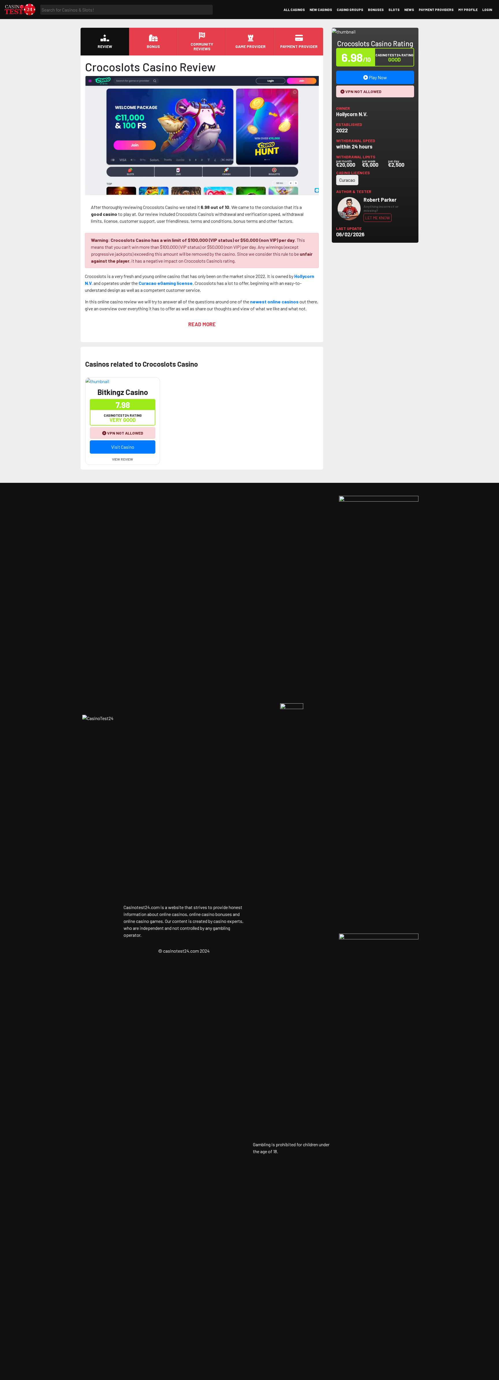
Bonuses (376, 10)
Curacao (347, 180)
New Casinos (321, 10)
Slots (394, 10)
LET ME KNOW (377, 217)
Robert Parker (380, 199)
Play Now (377, 77)
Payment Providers (436, 10)
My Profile (468, 10)
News (409, 10)
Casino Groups (350, 10)
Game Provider (250, 46)
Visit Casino (122, 447)
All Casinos (294, 10)
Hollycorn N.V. (352, 114)
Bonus (153, 46)
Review (105, 46)
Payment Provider (299, 46)
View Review (122, 459)
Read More (202, 324)
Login (487, 10)
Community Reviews (202, 46)
